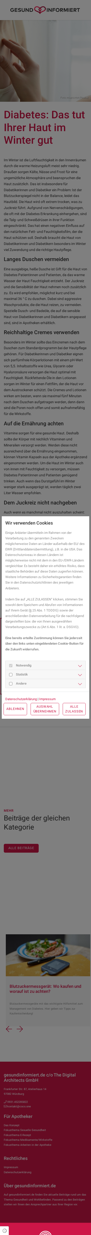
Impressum (47, 699)
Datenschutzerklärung (21, 699)
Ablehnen (15, 709)
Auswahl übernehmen (44, 709)
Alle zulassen (74, 709)
